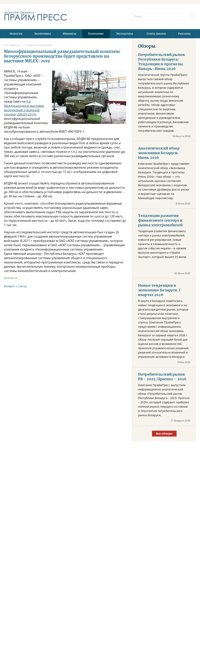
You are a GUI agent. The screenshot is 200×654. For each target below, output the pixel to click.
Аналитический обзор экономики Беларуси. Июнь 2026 (158, 153)
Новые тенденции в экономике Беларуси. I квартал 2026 (159, 290)
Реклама (184, 33)
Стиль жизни (156, 33)
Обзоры (146, 46)
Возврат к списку (15, 286)
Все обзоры (164, 433)
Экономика (42, 33)
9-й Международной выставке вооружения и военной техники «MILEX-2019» (24, 107)
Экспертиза (124, 33)
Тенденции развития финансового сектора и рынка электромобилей (160, 220)
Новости (16, 33)
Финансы (69, 33)
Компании (96, 33)
